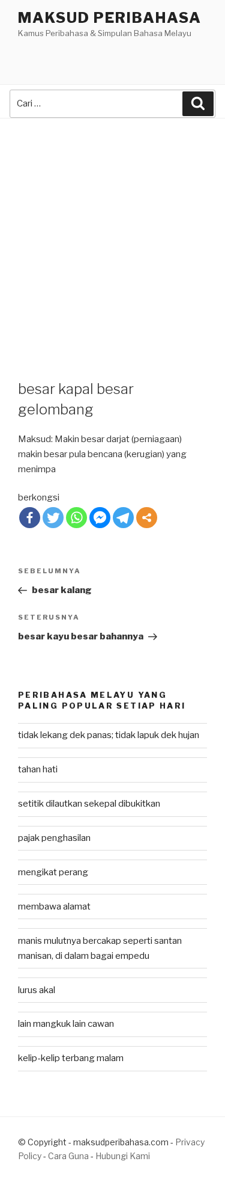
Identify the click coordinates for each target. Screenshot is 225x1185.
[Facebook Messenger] (99, 517)
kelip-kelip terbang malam (71, 1058)
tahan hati (38, 769)
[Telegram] (123, 517)
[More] (146, 517)
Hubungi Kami (122, 1156)
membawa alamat (54, 906)
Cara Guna (69, 1156)
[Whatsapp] (76, 517)
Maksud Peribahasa (110, 17)
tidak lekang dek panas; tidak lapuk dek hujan (108, 735)
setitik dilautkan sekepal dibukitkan (89, 803)
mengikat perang (53, 872)
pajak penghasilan (54, 838)
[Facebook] (29, 517)
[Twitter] (53, 517)
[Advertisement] (112, 237)
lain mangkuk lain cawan (66, 1023)
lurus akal (36, 990)
